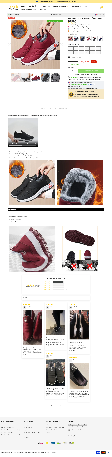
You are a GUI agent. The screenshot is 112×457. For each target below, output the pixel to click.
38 (87, 48)
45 (92, 52)
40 (98, 48)
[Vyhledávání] (97, 8)
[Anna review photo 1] (79, 376)
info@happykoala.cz (77, 430)
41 (70, 52)
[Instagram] (74, 435)
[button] (9, 44)
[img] (26, 304)
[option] (35, 44)
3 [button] (56, 405)
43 (81, 52)
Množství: (71, 67)
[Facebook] (70, 435)
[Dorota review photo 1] (79, 325)
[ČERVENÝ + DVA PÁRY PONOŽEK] (88, 38)
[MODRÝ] (82, 38)
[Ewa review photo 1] (56, 322)
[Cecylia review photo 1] (32, 327)
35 (70, 48)
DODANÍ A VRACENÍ (61, 109)
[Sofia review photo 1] (56, 372)
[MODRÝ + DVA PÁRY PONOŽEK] (100, 38)
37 (81, 48)
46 (98, 52)
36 (76, 48)
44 (87, 52)
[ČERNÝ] (76, 38)
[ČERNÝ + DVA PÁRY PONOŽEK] (94, 38)
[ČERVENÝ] (70, 38)
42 (76, 52)
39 (92, 48)
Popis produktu (45, 109)
